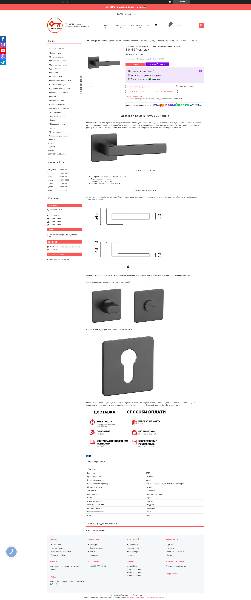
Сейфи (53, 96)
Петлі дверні (55, 112)
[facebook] (87, 457)
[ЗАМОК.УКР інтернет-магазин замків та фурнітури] (55, 25)
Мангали (54, 140)
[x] (90, 457)
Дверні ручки (115, 40)
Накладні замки (56, 57)
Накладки (94, 555)
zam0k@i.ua (54, 216)
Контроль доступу (57, 116)
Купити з (152, 64)
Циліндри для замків (58, 65)
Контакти (120, 25)
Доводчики (133, 544)
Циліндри (93, 544)
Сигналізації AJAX (57, 100)
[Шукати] (201, 25)
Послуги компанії (57, 132)
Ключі (52, 120)
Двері (52, 128)
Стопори (132, 555)
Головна (106, 25)
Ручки (92, 551)
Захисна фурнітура (58, 84)
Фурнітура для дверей (59, 108)
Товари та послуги (99, 40)
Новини (51, 147)
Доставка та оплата (140, 25)
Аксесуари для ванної (59, 136)
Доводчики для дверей (60, 88)
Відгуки (51, 150)
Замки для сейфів (57, 104)
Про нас (51, 143)
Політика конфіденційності (156, 597)
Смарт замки (55, 73)
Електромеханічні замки (60, 80)
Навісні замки (56, 76)
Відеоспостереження (59, 124)
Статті (169, 555)
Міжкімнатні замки (58, 61)
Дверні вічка (133, 548)
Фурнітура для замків (59, 92)
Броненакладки (96, 548)
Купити (135, 64)
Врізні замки (55, 53)
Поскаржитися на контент (134, 597)
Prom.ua (138, 595)
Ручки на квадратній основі (135, 40)
